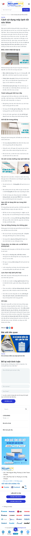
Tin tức (8, 14)
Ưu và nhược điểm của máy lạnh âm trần (13, 355)
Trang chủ (3, 14)
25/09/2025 (3, 25)
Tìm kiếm (26, 9)
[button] (16, 506)
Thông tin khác (7, 506)
